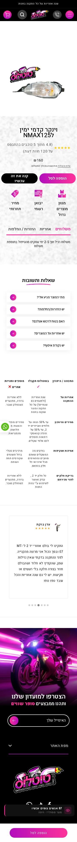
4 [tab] (38, 605)
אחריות (45, 229)
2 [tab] (45, 605)
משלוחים (63, 229)
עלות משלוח (64, 166)
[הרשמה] (14, 720)
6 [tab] (32, 605)
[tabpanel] (38, 557)
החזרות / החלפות (22, 229)
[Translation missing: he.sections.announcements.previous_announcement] (66, 4)
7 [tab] (29, 605)
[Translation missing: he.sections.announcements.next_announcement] (11, 4)
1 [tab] (48, 605)
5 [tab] (35, 605)
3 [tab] (42, 605)
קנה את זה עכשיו (19, 178)
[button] (69, 15)
